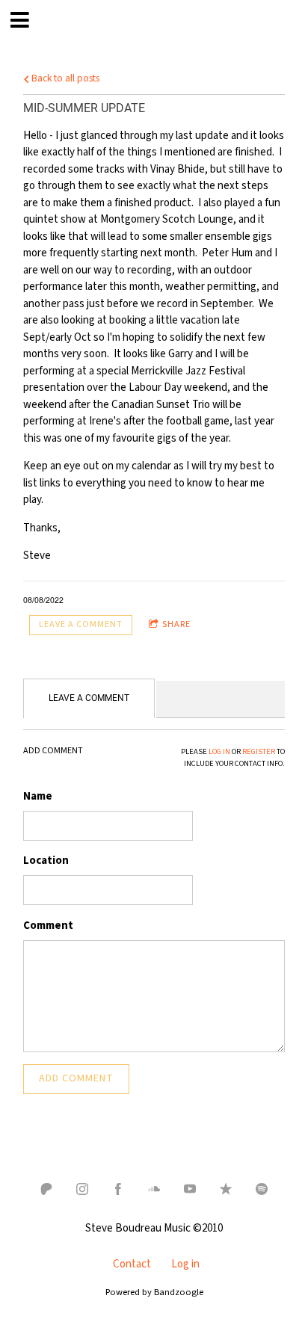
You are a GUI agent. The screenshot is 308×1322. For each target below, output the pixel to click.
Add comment (76, 1078)
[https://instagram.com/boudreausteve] (82, 1189)
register (258, 751)
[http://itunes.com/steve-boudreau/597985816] (226, 1189)
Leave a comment (81, 624)
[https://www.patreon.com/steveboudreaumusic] (46, 1189)
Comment (48, 925)
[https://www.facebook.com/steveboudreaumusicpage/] (118, 1189)
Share (176, 624)
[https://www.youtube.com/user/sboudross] (190, 1189)
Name (37, 796)
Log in (185, 1264)
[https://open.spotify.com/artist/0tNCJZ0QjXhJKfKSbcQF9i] (262, 1189)
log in (219, 751)
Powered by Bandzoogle (154, 1292)
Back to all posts (64, 78)
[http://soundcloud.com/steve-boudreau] (154, 1189)
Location (46, 860)
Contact (132, 1264)
